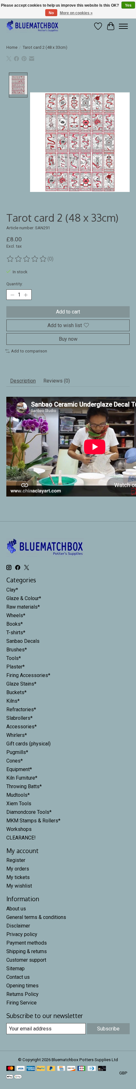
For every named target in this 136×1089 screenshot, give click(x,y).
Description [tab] (23, 381)
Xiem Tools (18, 804)
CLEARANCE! (21, 838)
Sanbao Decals (23, 641)
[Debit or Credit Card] (102, 1069)
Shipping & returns (26, 951)
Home (11, 47)
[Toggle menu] (123, 26)
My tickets (18, 877)
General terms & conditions (36, 917)
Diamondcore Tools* (29, 812)
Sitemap (15, 969)
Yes (128, 5)
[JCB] (81, 1069)
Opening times (22, 986)
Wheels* (15, 615)
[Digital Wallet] (14, 1077)
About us (16, 909)
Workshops (19, 829)
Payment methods (26, 943)
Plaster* (15, 667)
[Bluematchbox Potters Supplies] (32, 26)
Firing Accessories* (28, 675)
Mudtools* (18, 795)
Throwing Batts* (24, 786)
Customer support (26, 960)
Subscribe (108, 1029)
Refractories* (21, 709)
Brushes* (16, 650)
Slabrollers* (19, 718)
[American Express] (31, 1069)
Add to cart (68, 312)
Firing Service (21, 1003)
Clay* (12, 590)
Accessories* (21, 727)
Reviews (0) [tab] (56, 381)
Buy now (68, 339)
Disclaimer (18, 926)
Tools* (13, 658)
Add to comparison (29, 351)
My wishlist (19, 886)
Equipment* (19, 769)
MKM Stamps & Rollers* (33, 821)
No (51, 13)
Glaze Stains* (21, 684)
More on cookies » (76, 13)
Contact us (18, 977)
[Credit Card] (61, 1069)
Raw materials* (23, 607)
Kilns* (13, 701)
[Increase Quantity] (26, 295)
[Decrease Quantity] (12, 295)
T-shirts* (15, 633)
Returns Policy (22, 994)
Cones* (14, 761)
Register (15, 860)
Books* (14, 624)
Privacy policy (21, 934)
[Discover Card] (71, 1069)
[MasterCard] (10, 1069)
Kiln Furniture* (21, 778)
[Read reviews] (26, 259)
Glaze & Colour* (23, 598)
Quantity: (14, 284)
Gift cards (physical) (28, 744)
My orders (17, 869)
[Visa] (20, 1069)
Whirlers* (16, 735)
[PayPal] (41, 1069)
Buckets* (16, 692)
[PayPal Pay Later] (51, 1069)
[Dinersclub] (92, 1069)
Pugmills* (17, 752)
